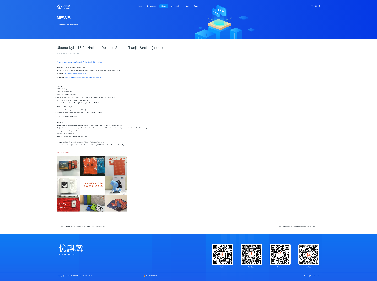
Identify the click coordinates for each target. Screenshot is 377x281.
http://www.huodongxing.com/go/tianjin (75, 73)
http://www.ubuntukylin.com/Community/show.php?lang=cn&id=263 (83, 77)
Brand (311, 276)
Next (297, 226)
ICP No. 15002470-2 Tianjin (84, 276)
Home (140, 6)
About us (306, 276)
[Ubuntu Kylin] (64, 7)
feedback (316, 276)
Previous (83, 226)
